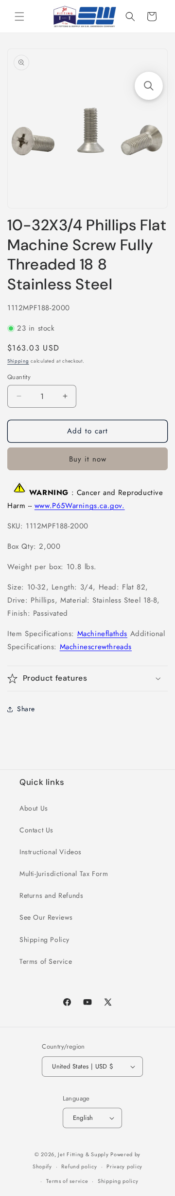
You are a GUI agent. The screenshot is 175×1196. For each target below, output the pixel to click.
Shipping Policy (44, 939)
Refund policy (79, 1166)
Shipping (18, 361)
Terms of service (67, 1181)
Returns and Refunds (51, 895)
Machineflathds (102, 633)
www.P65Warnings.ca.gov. (80, 505)
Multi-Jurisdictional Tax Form (63, 873)
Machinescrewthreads (96, 646)
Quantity (19, 377)
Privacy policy (124, 1166)
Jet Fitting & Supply (83, 1154)
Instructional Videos (50, 852)
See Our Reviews (46, 917)
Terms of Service (45, 961)
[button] (19, 16)
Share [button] (26, 709)
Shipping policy (118, 1181)
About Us (33, 808)
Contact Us (36, 830)
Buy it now (87, 459)
